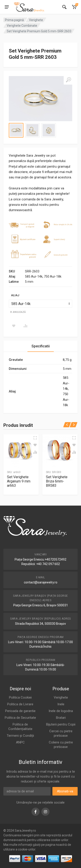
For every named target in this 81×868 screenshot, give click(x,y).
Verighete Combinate (22, 25)
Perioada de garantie (20, 711)
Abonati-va (65, 791)
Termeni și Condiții (20, 736)
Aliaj (15, 295)
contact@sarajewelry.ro (40, 582)
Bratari (61, 718)
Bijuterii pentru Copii (60, 724)
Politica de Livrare (20, 704)
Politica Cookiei (20, 697)
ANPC (20, 742)
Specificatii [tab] (41, 346)
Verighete (36, 20)
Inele (60, 704)
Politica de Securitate (20, 718)
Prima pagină (14, 20)
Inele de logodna (61, 711)
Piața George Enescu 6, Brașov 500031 (40, 605)
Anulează (19, 312)
